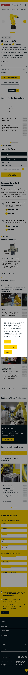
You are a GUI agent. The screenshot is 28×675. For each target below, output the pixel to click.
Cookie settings (10, 347)
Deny (7, 341)
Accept (8, 352)
